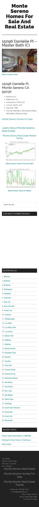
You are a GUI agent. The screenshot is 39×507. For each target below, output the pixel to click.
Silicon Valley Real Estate (28, 497)
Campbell (7, 294)
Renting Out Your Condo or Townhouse (16, 440)
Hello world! (6, 444)
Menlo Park (9, 336)
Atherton (7, 277)
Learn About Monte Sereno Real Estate (18, 129)
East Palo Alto (9, 306)
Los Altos (8, 323)
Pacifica (8, 361)
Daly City (7, 302)
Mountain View (10, 353)
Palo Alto (8, 365)
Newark (8, 357)
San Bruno (8, 382)
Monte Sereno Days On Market (19, 191)
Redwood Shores (11, 378)
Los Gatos (9, 332)
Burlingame (8, 289)
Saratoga (8, 403)
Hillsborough (9, 319)
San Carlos (9, 387)
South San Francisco (12, 408)
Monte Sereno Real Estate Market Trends (19, 137)
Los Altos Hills (10, 327)
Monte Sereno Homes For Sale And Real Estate (19, 16)
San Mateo (9, 395)
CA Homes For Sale (30, 499)
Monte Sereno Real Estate (19, 468)
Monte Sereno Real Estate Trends (19, 483)
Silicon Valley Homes (29, 494)
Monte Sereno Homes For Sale (17, 119)
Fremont (8, 315)
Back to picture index (10, 74)
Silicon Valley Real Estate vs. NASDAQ (16, 436)
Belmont (7, 281)
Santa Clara (9, 399)
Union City (8, 416)
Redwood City (10, 374)
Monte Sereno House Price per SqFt (19, 164)
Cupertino (7, 298)
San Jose (8, 391)
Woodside (9, 420)
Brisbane (7, 285)
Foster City (8, 310)
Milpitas (8, 344)
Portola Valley (10, 370)
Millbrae (8, 340)
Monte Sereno (10, 349)
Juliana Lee (13, 489)
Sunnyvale (8, 412)
